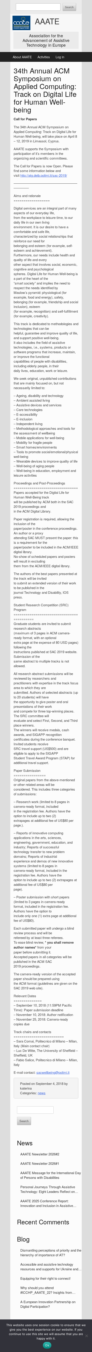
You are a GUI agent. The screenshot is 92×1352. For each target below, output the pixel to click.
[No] (86, 1335)
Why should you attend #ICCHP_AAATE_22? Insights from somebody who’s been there (46, 1290)
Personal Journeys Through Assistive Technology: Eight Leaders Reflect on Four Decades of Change (47, 1189)
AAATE (47, 21)
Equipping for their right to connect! (45, 1278)
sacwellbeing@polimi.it (52, 1072)
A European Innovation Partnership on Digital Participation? (47, 1304)
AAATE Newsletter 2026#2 (39, 1154)
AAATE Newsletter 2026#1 (39, 1163)
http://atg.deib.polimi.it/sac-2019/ (43, 175)
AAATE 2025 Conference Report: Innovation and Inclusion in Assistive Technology (46, 1203)
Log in (60, 57)
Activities (44, 57)
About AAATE (22, 57)
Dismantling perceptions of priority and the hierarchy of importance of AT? (50, 1252)
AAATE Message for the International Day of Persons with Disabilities (50, 1175)
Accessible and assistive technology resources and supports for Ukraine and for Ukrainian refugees (49, 1266)
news (42, 1092)
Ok (47, 1345)
